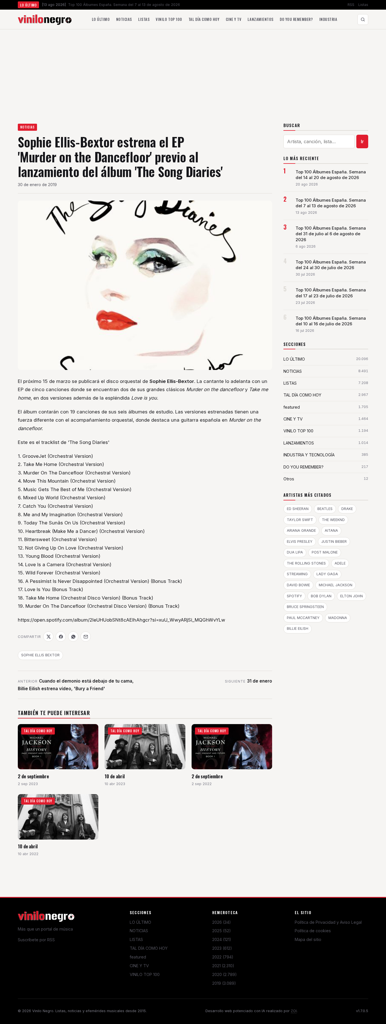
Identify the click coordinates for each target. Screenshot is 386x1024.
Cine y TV (234, 19)
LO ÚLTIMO (140, 922)
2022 (222, 957)
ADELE (340, 563)
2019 (224, 983)
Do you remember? (296, 19)
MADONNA (337, 618)
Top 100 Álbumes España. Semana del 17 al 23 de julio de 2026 (331, 292)
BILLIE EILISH (297, 628)
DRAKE (347, 509)
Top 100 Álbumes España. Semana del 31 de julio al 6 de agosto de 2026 (331, 234)
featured (138, 957)
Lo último (101, 19)
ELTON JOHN (351, 596)
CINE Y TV (139, 965)
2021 (223, 965)
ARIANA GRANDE (301, 530)
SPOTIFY (294, 596)
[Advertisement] (193, 71)
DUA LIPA (295, 552)
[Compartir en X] (48, 636)
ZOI (294, 1011)
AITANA (331, 530)
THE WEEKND (333, 520)
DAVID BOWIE (298, 585)
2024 (221, 939)
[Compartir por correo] (86, 636)
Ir (362, 141)
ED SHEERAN (298, 509)
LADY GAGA (327, 574)
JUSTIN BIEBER (334, 541)
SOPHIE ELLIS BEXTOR (40, 655)
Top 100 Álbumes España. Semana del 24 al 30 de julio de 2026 (331, 265)
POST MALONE (325, 552)
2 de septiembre (33, 776)
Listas (363, 5)
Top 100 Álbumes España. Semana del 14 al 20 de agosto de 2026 (331, 174)
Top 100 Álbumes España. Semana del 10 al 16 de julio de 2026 (331, 321)
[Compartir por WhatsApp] (73, 636)
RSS (351, 5)
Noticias (124, 19)
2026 (221, 922)
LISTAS (136, 939)
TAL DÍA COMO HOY (149, 948)
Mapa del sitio (308, 939)
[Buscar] (362, 19)
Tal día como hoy (203, 19)
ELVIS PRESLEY (300, 541)
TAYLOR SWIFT (300, 520)
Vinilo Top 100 (169, 19)
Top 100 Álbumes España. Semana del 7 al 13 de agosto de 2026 (331, 203)
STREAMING (297, 574)
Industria (328, 19)
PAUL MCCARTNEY (303, 618)
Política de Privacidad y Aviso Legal (328, 922)
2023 (222, 948)
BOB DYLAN (321, 596)
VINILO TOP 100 (145, 974)
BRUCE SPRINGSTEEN (305, 607)
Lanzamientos (260, 19)
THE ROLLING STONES (306, 563)
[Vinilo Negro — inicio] (44, 19)
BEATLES (325, 509)
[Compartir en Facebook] (61, 636)
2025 (221, 930)
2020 (224, 974)
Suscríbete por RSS (36, 939)
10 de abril (114, 776)
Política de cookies (313, 930)
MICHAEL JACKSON (335, 585)
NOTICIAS (27, 127)
